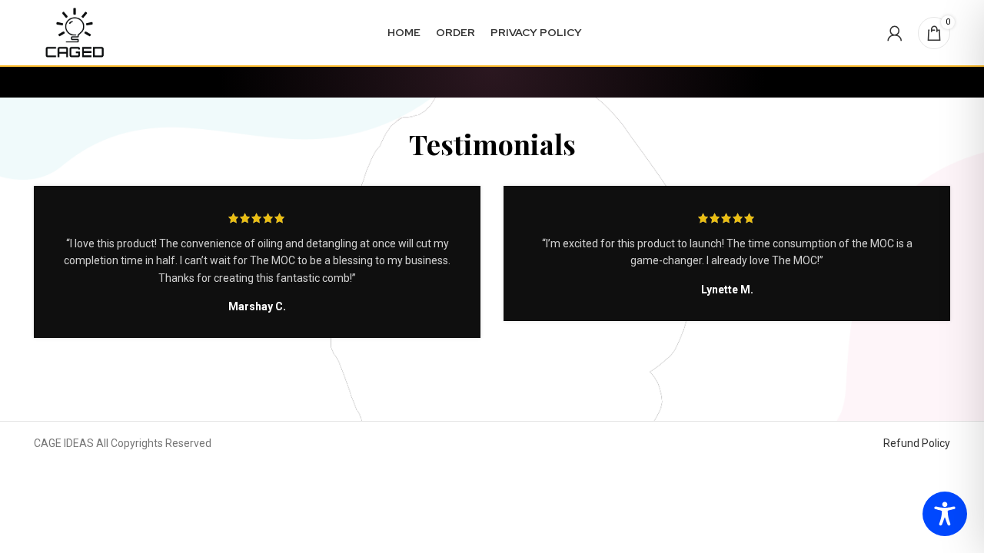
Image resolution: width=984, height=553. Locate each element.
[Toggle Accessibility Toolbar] (945, 514)
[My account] (894, 33)
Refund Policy (916, 443)
